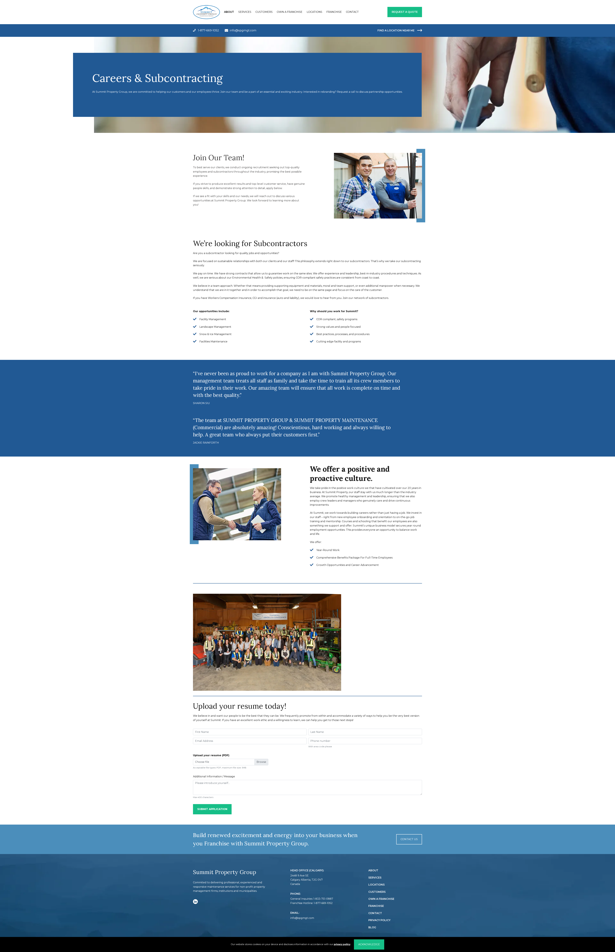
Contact (352, 11)
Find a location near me (396, 30)
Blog (372, 927)
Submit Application (212, 809)
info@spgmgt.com (243, 30)
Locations (314, 11)
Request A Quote (405, 11)
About (229, 11)
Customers (264, 11)
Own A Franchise (289, 11)
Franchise (334, 11)
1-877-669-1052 (208, 30)
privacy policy (342, 944)
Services (244, 11)
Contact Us (409, 839)
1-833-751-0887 (323, 898)
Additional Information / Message (214, 776)
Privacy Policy (379, 920)
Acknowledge (369, 944)
